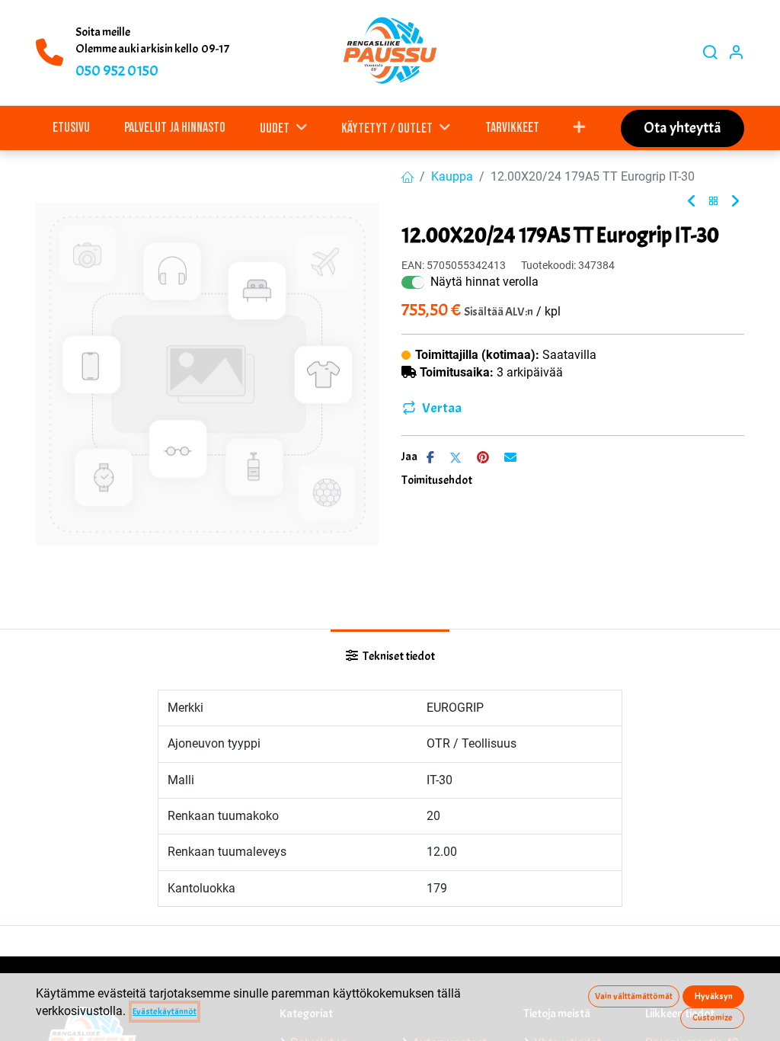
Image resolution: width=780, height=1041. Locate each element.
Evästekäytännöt (165, 1011)
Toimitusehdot (436, 480)
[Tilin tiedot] (735, 53)
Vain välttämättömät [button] (634, 996)
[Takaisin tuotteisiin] (714, 202)
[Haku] (710, 53)
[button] (579, 127)
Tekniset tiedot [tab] (398, 656)
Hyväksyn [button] (714, 996)
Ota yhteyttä (682, 127)
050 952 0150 (116, 70)
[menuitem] (71, 127)
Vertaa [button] (442, 408)
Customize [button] (712, 1017)
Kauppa (452, 176)
